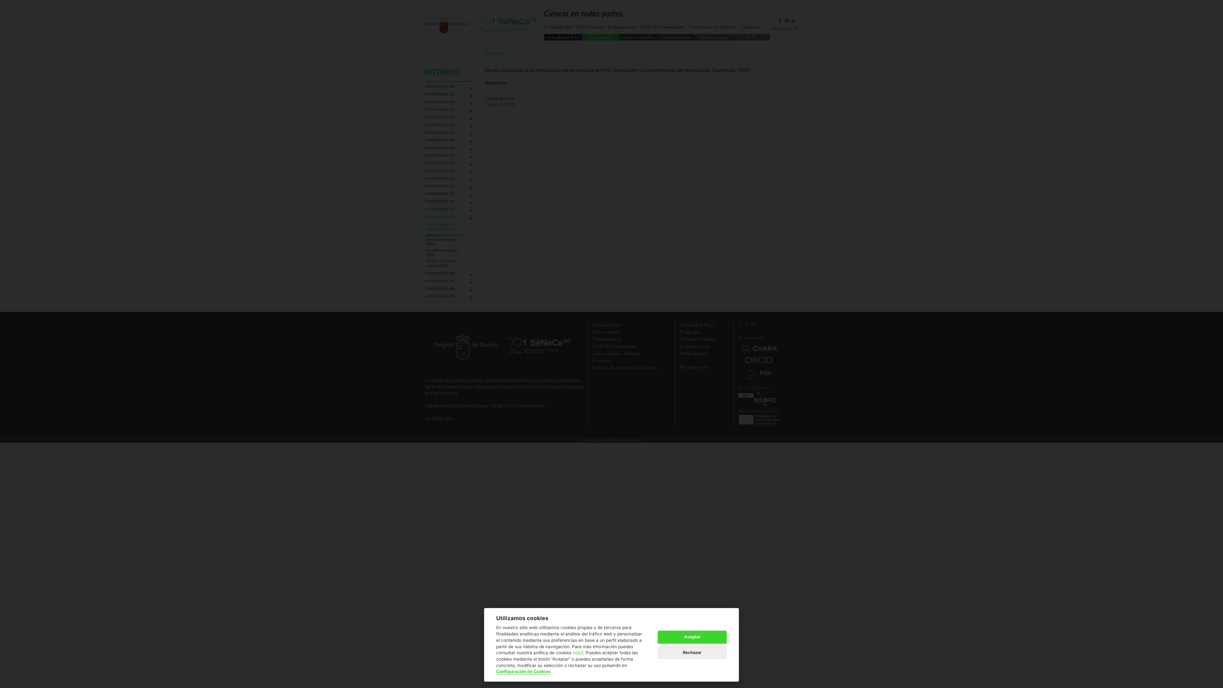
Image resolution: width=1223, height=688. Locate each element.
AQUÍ (578, 652)
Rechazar (692, 652)
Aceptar (692, 636)
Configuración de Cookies (523, 671)
